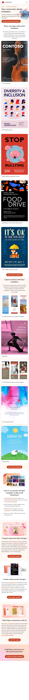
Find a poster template (14, 597)
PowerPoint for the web (11, 498)
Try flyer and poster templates (11, 21)
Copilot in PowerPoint (9, 623)
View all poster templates (14, 275)
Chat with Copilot (14, 640)
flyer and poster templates (10, 501)
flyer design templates (16, 541)
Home (3, 6)
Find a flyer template (14, 556)
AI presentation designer (7, 635)
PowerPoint (8, 2)
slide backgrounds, (6, 587)
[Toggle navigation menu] (27, 2)
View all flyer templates (14, 467)
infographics (7, 510)
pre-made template (11, 582)
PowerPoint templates (11, 6)
